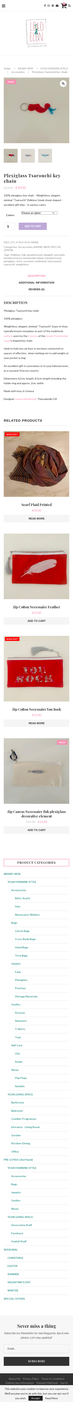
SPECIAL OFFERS (14, 1298)
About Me (14, 1378)
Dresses (20, 1012)
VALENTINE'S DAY (18, 1282)
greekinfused (34, 254)
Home (7, 68)
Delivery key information (20, 1382)
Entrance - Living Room (25, 1127)
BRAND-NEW (25, 68)
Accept (35, 1398)
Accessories (18, 71)
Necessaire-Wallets (27, 914)
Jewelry (16, 963)
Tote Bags (21, 955)
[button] (63, 83)
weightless (22, 264)
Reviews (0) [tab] (37, 289)
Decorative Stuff (21, 1225)
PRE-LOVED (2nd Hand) (18, 1159)
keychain (59, 254)
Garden (16, 1135)
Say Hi (64, 1382)
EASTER (12, 1265)
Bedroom (17, 1110)
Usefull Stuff (19, 1241)
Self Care (16, 1045)
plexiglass (9, 261)
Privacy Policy (31, 1378)
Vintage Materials (26, 996)
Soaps (18, 1061)
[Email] (57, 5)
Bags (14, 922)
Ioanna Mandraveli (25, 398)
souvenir (28, 261)
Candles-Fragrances (23, 1118)
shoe (19, 261)
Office (15, 1151)
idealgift (48, 254)
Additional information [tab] (36, 282)
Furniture (17, 1233)
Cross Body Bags (25, 939)
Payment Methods (47, 1382)
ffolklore (15, 254)
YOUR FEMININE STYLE (54, 68)
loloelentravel (53, 258)
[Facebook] (45, 5)
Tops (18, 1037)
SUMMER (13, 1274)
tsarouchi (9, 264)
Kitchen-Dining (20, 1143)
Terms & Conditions (53, 1378)
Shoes (15, 1069)
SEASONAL (11, 1249)
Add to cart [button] (37, 620)
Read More (51, 1398)
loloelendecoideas (33, 258)
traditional (40, 261)
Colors (10, 215)
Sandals (20, 1086)
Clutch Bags (22, 931)
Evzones (33, 336)
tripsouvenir (54, 261)
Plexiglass (21, 979)
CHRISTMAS (15, 1257)
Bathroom (17, 1102)
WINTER (12, 1290)
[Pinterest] (53, 5)
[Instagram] (49, 5)
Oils (17, 1053)
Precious (20, 988)
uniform (8, 336)
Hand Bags (21, 947)
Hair (17, 906)
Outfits (15, 1004)
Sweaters (21, 1020)
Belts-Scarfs (22, 898)
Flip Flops (21, 1077)
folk (24, 254)
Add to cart (33, 226)
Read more (37, 518)
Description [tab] (36, 275)
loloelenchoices (13, 258)
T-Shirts (20, 1029)
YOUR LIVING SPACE (20, 1094)
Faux (18, 971)
